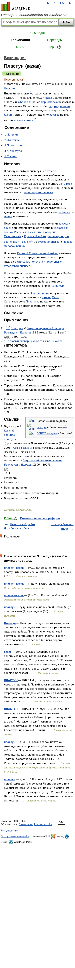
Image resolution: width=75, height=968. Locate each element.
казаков (54, 114)
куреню (46, 297)
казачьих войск (23, 119)
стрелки (52, 171)
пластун (41, 427)
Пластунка (32, 301)
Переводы (55, 40)
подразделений (59, 106)
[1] (31, 92)
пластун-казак (14, 567)
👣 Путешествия (9, 830)
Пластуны (17, 328)
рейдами (64, 212)
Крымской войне (35, 236)
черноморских (50, 102)
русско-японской (49, 241)
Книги (20, 47)
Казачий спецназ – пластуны (10, 435)
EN (47, 3)
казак (48, 97)
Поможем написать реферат (40, 518)
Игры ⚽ (54, 47)
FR (69, 3)
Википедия (37, 33)
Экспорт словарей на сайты (15, 836)
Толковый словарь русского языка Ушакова (34, 341)
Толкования (20, 40)
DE (54, 3)
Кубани (8, 114)
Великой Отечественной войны (37, 253)
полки (34, 261)
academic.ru (15, 6)
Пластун (9, 88)
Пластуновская (39, 293)
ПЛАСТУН (11, 680)
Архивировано (21, 447)
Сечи (55, 297)
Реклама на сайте (43, 824)
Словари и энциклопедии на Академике (34, 15)
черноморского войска (38, 192)
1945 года (57, 285)
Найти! (66, 22)
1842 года (65, 183)
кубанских (24, 102)
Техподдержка (26, 824)
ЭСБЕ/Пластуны (47, 433)
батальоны (22, 261)
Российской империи (27, 232)
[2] (35, 119)
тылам (8, 216)
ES (62, 3)
